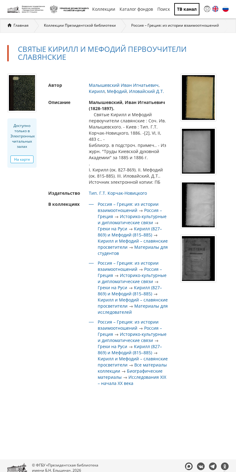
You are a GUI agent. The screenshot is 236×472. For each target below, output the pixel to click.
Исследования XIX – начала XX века (132, 380)
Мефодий (117, 91)
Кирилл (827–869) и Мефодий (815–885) (130, 232)
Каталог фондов (136, 9)
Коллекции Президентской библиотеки (80, 25)
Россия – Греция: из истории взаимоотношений (175, 25)
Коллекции (103, 9)
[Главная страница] (27, 9)
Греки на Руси (112, 229)
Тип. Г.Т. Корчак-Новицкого (118, 193)
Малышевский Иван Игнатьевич (124, 85)
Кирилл (97, 91)
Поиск (163, 9)
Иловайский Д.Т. (146, 91)
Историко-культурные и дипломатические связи (132, 219)
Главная (21, 25)
